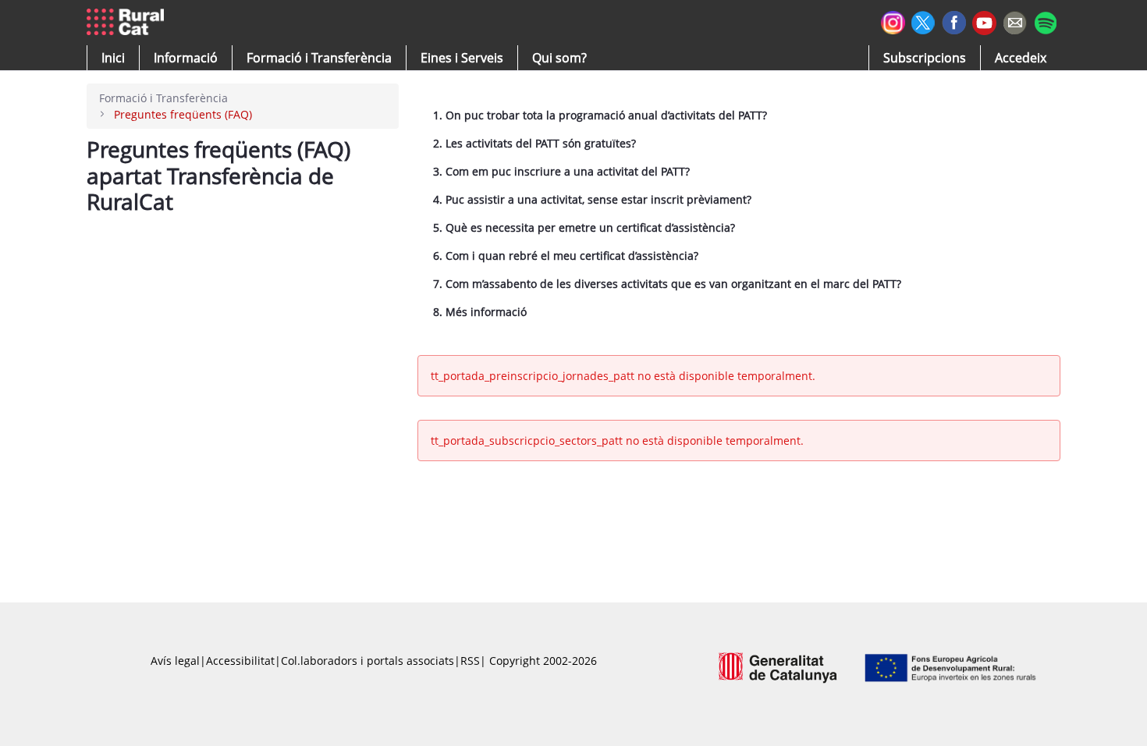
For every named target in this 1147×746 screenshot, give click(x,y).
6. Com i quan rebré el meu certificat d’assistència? (565, 255)
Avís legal (175, 660)
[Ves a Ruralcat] (128, 22)
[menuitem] (319, 57)
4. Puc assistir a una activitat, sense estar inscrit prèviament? (592, 199)
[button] (113, 57)
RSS (470, 660)
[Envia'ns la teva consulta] (1015, 20)
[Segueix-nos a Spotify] (1045, 20)
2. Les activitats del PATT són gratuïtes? (534, 143)
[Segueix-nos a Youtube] (984, 21)
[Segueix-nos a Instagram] (893, 20)
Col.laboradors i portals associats (367, 660)
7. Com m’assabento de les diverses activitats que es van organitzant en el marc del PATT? (667, 283)
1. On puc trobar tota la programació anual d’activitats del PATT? (600, 115)
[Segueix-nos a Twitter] (923, 20)
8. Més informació (480, 311)
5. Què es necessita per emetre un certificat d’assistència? (584, 227)
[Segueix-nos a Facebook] (954, 20)
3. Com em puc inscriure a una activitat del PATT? (561, 171)
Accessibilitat (240, 660)
